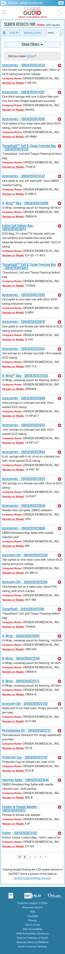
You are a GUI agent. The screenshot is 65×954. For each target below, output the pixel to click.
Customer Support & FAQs (32, 903)
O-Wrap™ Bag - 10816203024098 (25, 203)
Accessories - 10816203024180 (23, 119)
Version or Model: (13, 83)
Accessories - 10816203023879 (23, 425)
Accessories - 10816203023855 (23, 479)
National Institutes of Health (32, 937)
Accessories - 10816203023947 (23, 349)
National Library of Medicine (25, 2)
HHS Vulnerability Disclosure (32, 933)
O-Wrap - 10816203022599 (21, 658)
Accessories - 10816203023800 (23, 528)
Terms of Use (32, 924)
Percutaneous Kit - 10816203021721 (26, 730)
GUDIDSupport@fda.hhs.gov (32, 878)
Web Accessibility (32, 929)
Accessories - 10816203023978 (23, 322)
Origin (30, 56)
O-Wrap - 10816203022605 (21, 636)
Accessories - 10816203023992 (23, 295)
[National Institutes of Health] (4, 2)
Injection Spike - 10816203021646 (25, 780)
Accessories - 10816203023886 (23, 398)
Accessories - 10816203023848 (23, 506)
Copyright (32, 916)
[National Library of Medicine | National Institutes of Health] (32, 897)
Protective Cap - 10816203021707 (25, 757)
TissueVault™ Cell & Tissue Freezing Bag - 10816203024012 (29, 266)
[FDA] (61, 2)
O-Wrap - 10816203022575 (20, 681)
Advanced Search (32, 907)
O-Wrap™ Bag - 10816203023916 (25, 376)
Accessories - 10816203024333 (23, 65)
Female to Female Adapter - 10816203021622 (20, 808)
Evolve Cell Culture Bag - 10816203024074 (18, 227)
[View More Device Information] (59, 65)
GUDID (32, 12)
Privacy (32, 920)
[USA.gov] (54, 897)
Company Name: (12, 78)
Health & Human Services (32, 946)
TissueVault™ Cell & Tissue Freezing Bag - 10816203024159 (29, 148)
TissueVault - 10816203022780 (23, 609)
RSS (32, 911)
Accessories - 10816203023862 (23, 452)
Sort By (14, 32)
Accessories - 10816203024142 (23, 176)
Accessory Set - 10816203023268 (25, 555)
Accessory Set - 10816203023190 (24, 582)
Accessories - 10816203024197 (23, 92)
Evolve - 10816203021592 (19, 833)
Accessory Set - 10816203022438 (25, 704)
